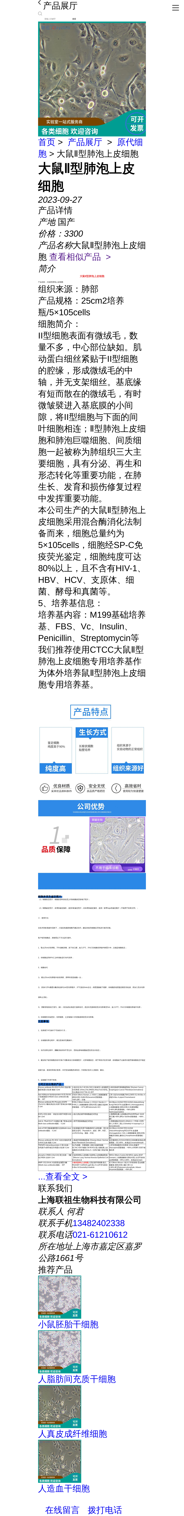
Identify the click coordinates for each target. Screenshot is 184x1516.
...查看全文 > (62, 1176)
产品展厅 (85, 142)
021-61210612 (100, 1235)
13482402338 (99, 1223)
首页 (46, 142)
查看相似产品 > (80, 257)
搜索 (74, 19)
